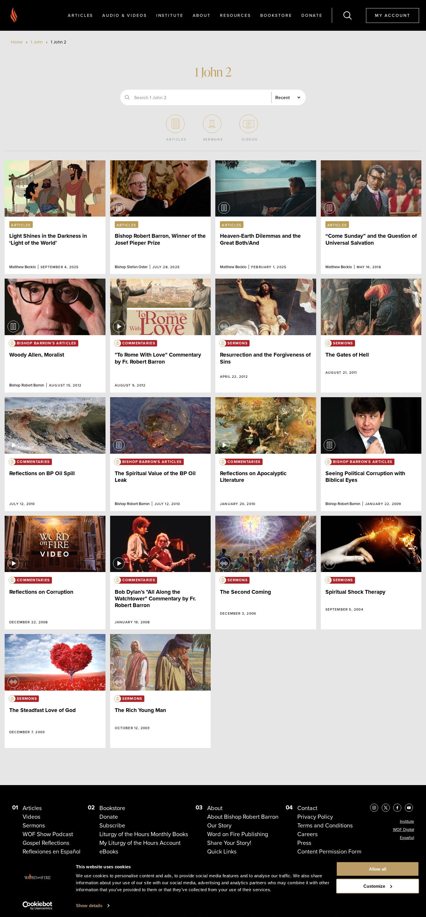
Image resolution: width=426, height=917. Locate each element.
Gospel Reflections (46, 842)
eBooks (108, 851)
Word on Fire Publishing (237, 834)
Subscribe (112, 825)
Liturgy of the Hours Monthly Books (143, 834)
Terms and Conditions (325, 825)
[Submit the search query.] (127, 97)
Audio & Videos (124, 15)
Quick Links (221, 851)
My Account (392, 15)
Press (304, 842)
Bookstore (276, 15)
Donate (312, 15)
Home (17, 42)
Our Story (219, 825)
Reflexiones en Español (52, 851)
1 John (37, 42)
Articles (80, 15)
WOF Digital (403, 830)
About (202, 15)
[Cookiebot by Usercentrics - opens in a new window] (37, 905)
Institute (169, 15)
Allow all (377, 869)
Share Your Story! (229, 842)
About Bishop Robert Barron (242, 816)
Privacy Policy (315, 816)
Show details (89, 905)
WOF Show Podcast (48, 834)
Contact (307, 808)
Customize (374, 886)
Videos (31, 816)
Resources (235, 15)
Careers (307, 834)
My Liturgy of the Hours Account (140, 842)
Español (407, 838)
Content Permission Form (329, 851)
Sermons (34, 825)
